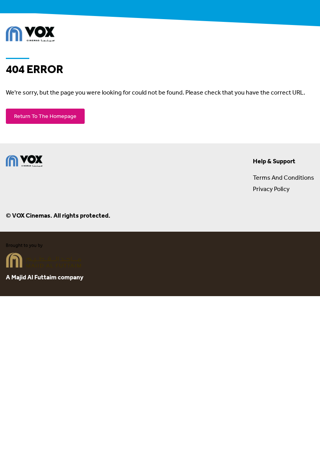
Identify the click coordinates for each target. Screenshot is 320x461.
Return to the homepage (45, 116)
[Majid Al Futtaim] (43, 256)
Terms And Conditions (283, 177)
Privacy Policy (271, 189)
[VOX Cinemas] (30, 35)
